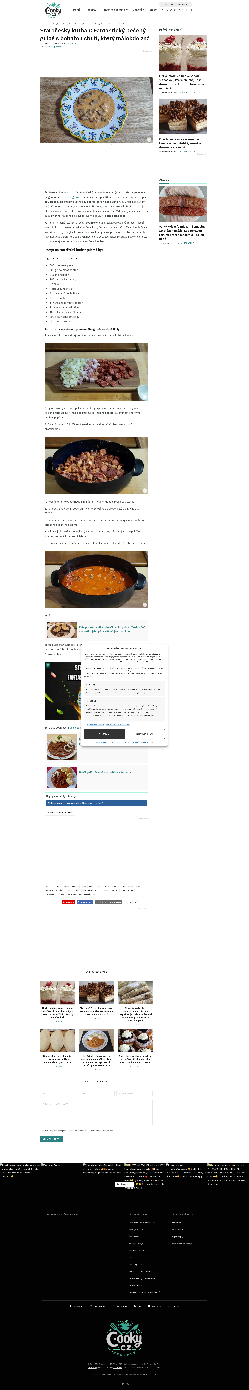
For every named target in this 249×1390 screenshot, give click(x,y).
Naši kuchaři (134, 1236)
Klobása (115, 886)
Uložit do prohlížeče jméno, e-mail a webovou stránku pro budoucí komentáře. (78, 1130)
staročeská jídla (73, 890)
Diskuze (70, 902)
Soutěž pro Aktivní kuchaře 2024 (143, 1222)
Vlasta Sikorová (168, 92)
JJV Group (117, 1367)
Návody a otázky (136, 1229)
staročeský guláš (91, 890)
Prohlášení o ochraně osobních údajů (124, 742)
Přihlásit (168, 4)
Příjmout (104, 734)
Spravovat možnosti (146, 734)
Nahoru (125, 1384)
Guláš (83, 886)
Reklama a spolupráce (138, 1250)
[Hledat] (189, 10)
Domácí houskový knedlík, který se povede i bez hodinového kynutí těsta (57, 1059)
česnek (66, 886)
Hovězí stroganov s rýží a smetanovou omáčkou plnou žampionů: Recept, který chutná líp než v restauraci (96, 1061)
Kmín (124, 886)
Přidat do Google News (108, 902)
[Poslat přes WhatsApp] (126, 902)
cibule (75, 886)
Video (153, 9)
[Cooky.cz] (53, 11)
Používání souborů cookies (140, 1271)
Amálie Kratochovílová (54, 44)
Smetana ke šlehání (54, 890)
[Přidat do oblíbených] (26, 226)
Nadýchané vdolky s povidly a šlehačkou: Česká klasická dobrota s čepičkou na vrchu (135, 1059)
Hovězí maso (103, 886)
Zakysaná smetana (69, 894)
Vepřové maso (52, 894)
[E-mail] (26, 220)
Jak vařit (138, 9)
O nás (131, 1257)
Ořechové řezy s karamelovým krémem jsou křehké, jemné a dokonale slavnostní (96, 1011)
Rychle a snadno (114, 9)
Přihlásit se (176, 1222)
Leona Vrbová (167, 243)
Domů (77, 9)
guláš (75, 197)
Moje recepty (177, 1236)
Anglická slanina (53, 886)
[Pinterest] (26, 214)
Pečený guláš (134, 886)
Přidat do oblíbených (60, 813)
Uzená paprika (127, 890)
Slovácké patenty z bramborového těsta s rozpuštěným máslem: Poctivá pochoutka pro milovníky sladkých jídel (135, 1014)
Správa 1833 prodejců (95, 724)
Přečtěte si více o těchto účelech (118, 724)
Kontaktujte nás (147, 742)
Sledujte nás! (126, 1184)
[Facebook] (26, 201)
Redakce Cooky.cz (136, 1243)
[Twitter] (26, 207)
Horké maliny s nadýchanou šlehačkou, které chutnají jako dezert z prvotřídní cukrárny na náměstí (57, 1013)
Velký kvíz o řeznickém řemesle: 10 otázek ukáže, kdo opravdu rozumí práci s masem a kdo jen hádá (182, 232)
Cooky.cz (92, 1367)
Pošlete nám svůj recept (182, 1243)
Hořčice (92, 886)
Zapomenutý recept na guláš (91, 894)
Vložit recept (182, 4)
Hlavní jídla (47, 47)
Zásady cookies (102, 742)
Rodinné (70, 47)
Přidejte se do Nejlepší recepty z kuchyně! (75, 803)
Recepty (91, 9)
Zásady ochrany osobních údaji (142, 1278)
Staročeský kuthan (109, 890)
